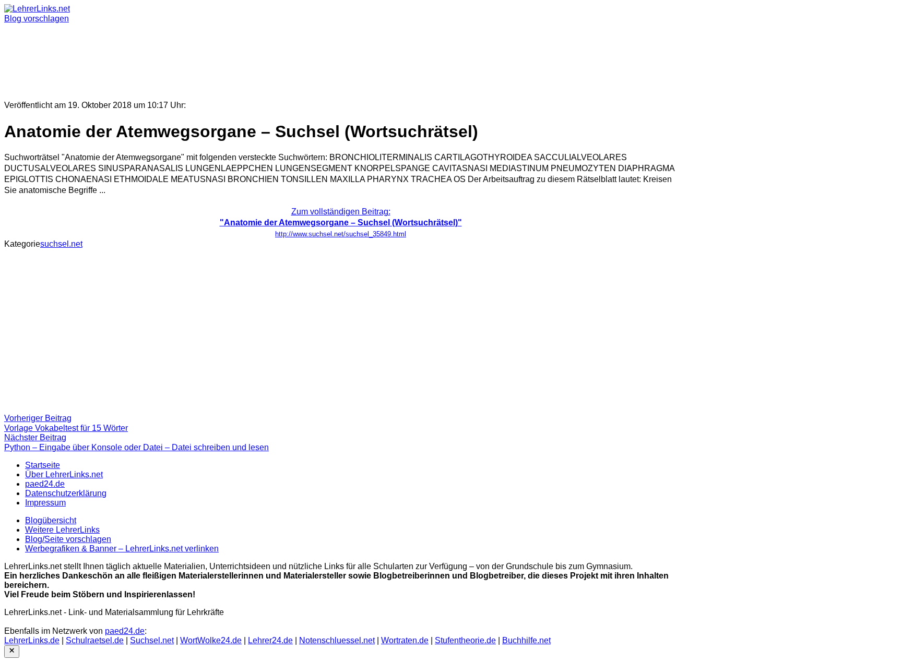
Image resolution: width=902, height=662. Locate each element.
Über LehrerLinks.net (64, 474)
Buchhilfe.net (526, 640)
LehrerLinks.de (32, 640)
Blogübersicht (50, 520)
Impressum (45, 502)
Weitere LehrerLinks (62, 529)
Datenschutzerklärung (65, 493)
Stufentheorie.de (465, 640)
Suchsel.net (152, 640)
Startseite (42, 465)
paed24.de (45, 483)
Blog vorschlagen (36, 18)
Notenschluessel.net (337, 640)
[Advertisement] (317, 57)
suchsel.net (61, 243)
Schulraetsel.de (95, 640)
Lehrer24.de (270, 640)
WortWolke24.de (211, 640)
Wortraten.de (405, 640)
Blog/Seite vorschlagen (68, 539)
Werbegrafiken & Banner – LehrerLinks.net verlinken (122, 548)
